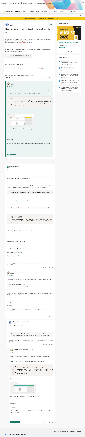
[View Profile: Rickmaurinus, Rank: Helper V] (8, 167)
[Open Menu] (80, 15)
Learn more (55, 18)
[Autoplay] (67, 51)
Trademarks (79, 431)
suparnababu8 (69, 90)
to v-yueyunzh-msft (24, 321)
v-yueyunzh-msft (13, 83)
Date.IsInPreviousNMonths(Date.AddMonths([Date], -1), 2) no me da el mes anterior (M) (70, 81)
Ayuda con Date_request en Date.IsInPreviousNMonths (67, 68)
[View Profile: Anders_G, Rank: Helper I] (7, 24)
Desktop (23, 15)
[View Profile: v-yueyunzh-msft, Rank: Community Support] (8, 272)
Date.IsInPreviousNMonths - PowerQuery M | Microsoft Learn (21, 286)
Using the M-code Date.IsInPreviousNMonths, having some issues (69, 61)
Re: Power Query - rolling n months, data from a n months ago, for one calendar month (69, 88)
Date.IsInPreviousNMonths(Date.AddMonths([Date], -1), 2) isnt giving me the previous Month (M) (70, 74)
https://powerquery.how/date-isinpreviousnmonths (27, 200)
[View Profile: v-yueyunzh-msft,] (8, 83)
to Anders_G (20, 83)
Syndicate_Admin (70, 70)
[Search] (71, 11)
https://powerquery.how (25, 248)
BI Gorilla (21, 252)
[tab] (68, 51)
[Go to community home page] (12, 11)
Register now (4, 7)
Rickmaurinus (13, 166)
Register (75, 11)
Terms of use (72, 431)
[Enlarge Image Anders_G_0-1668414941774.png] (18, 56)
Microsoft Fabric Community (9, 15)
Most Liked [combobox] (52, 162)
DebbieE (68, 77)
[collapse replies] (4, 166)
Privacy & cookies (65, 431)
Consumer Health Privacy (21, 434)
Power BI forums (18, 15)
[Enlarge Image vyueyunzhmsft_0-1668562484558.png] (20, 120)
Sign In (79, 11)
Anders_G (11, 24)
